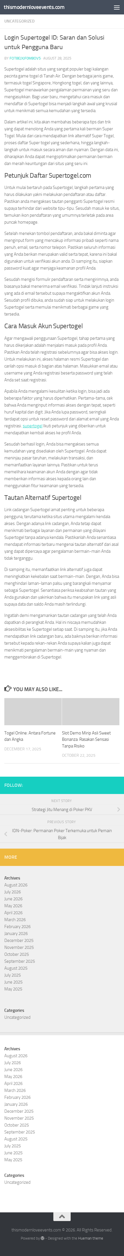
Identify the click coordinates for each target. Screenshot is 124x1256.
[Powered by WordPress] (42, 1238)
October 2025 (16, 954)
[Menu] (117, 7)
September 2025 (19, 961)
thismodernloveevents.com (34, 7)
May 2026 (13, 905)
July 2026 (12, 892)
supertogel (32, 425)
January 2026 (16, 933)
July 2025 (12, 975)
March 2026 (15, 919)
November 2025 (19, 947)
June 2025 (13, 982)
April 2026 (13, 912)
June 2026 (13, 898)
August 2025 (15, 968)
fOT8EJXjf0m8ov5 (25, 58)
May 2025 (13, 989)
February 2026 (17, 926)
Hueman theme (90, 1238)
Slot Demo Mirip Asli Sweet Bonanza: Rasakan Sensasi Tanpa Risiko (86, 739)
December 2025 (18, 940)
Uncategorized (19, 21)
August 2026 (15, 885)
